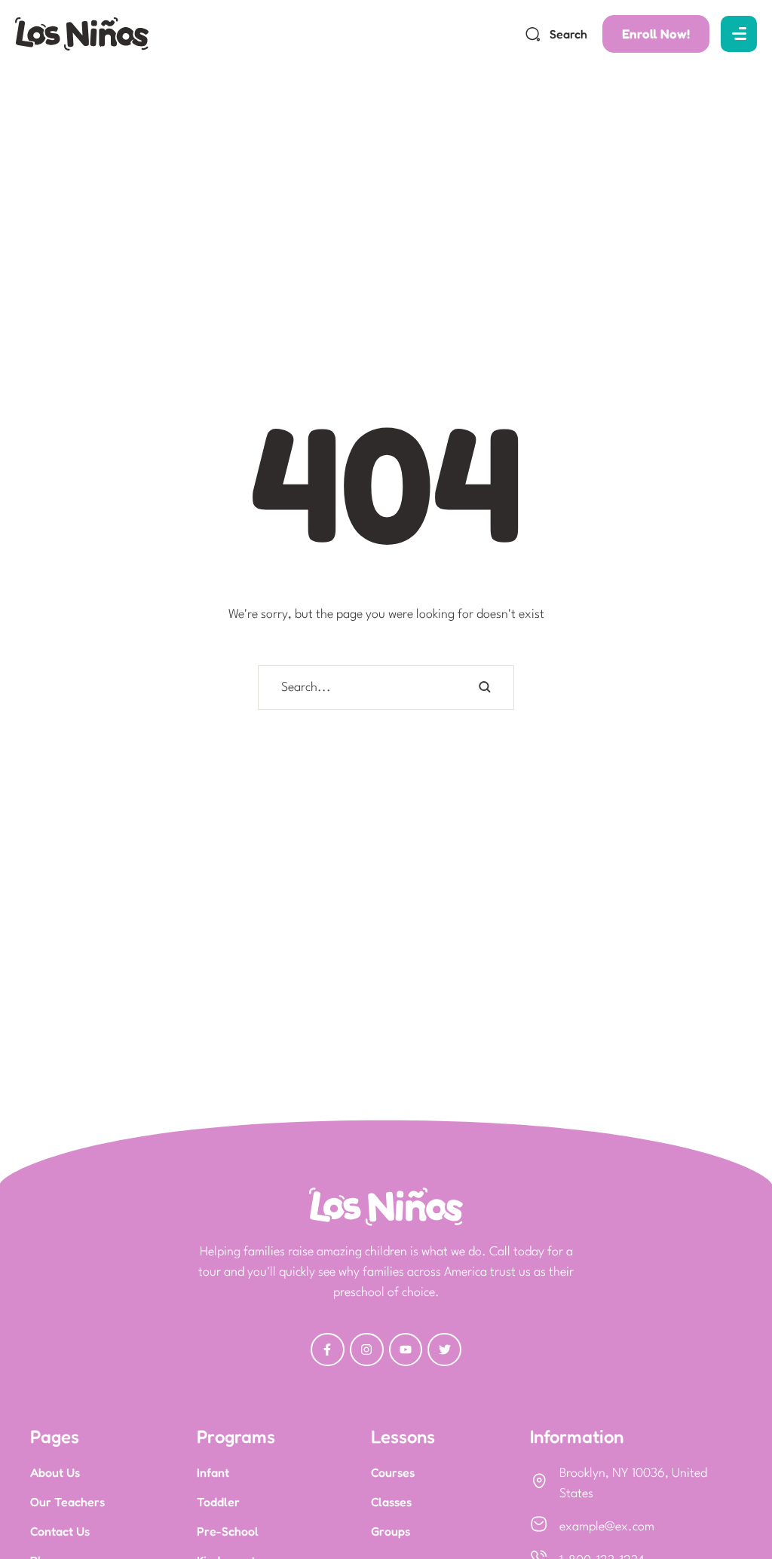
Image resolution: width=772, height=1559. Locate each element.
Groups (390, 1531)
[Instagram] (367, 1350)
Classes (391, 1501)
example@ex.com (606, 1527)
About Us (55, 1472)
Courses (393, 1472)
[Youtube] (406, 1350)
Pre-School (228, 1531)
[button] (556, 34)
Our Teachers (67, 1501)
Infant (213, 1472)
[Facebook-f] (328, 1350)
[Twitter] (444, 1350)
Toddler (218, 1501)
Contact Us (60, 1531)
